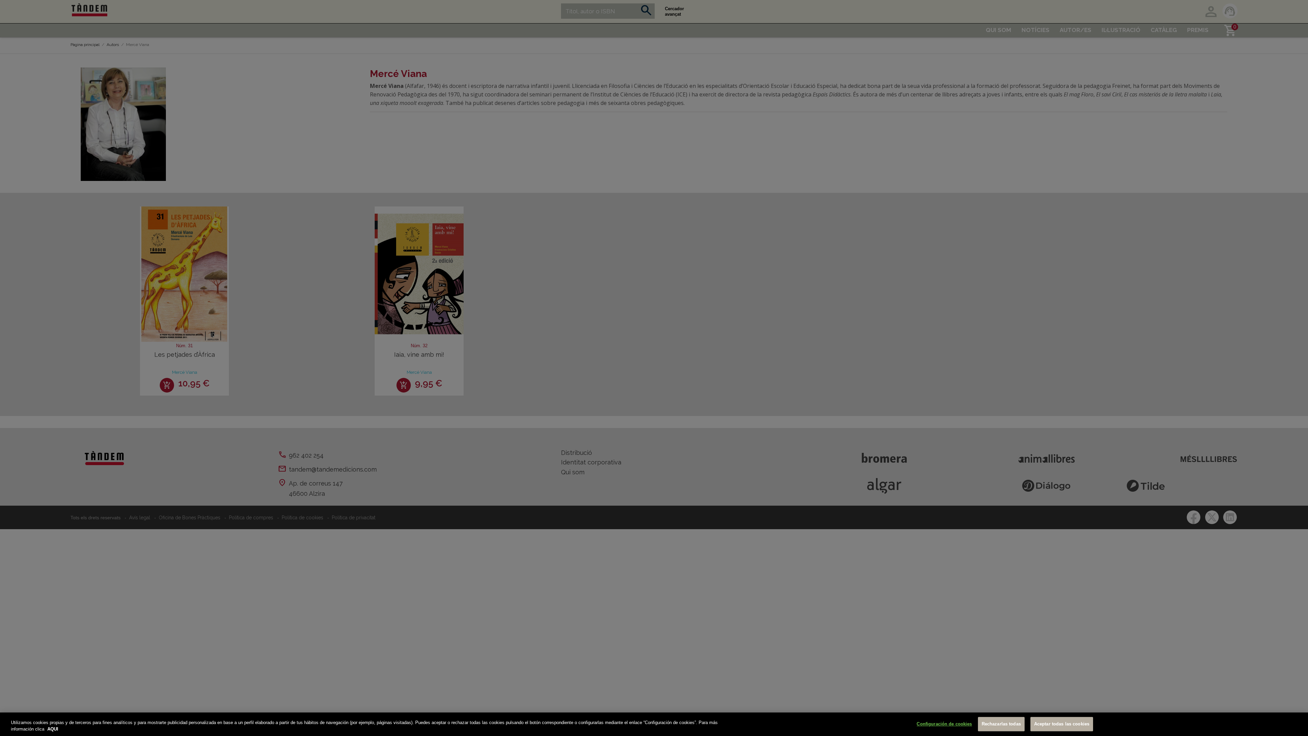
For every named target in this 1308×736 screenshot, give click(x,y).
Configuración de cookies (944, 724)
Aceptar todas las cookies (1061, 724)
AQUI (52, 729)
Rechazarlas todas (1001, 724)
